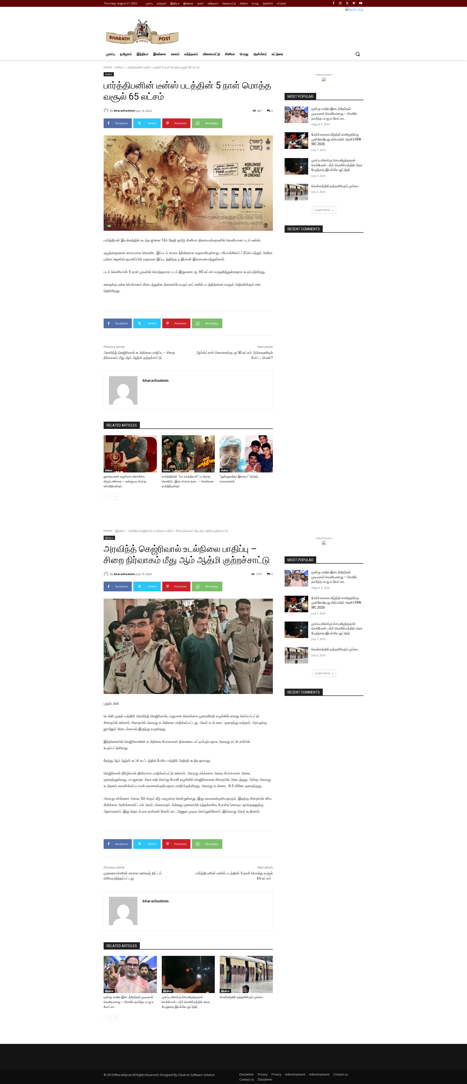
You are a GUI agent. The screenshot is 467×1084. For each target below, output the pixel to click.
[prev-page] (107, 497)
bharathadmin (124, 110)
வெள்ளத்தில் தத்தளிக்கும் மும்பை (335, 186)
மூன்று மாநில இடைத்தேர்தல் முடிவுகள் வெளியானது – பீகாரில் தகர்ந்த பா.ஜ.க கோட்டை (334, 113)
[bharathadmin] (107, 110)
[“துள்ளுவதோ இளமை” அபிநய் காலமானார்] (246, 453)
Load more (322, 210)
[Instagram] (340, 3)
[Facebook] (333, 3)
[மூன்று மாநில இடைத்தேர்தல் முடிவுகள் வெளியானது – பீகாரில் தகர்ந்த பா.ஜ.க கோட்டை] (296, 115)
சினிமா (119, 67)
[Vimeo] (354, 3)
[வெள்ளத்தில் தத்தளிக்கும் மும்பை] (296, 192)
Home (108, 67)
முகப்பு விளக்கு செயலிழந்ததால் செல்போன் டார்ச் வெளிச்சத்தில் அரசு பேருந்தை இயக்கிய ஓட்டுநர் (336, 165)
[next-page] (114, 497)
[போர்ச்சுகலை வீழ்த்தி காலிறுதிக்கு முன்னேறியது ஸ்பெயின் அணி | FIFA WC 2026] (296, 140)
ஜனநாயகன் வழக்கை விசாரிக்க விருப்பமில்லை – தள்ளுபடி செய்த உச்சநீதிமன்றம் (125, 481)
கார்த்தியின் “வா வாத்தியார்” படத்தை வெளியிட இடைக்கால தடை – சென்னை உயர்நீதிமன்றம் (188, 481)
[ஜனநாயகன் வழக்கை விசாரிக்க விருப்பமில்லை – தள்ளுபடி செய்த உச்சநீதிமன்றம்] (130, 453)
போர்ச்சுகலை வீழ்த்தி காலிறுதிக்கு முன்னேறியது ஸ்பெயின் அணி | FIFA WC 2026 (336, 139)
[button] (357, 54)
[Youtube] (360, 3)
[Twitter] (347, 3)
